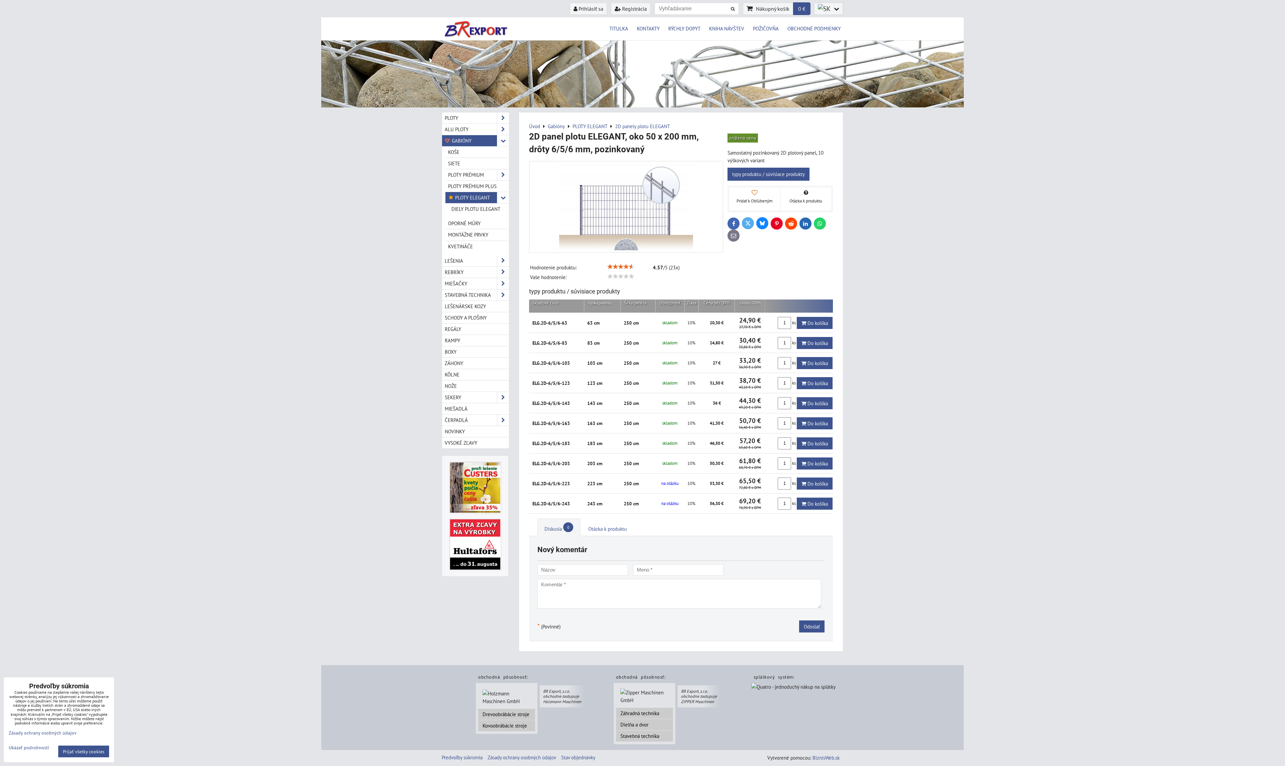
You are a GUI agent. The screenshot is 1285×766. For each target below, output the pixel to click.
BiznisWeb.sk (826, 757)
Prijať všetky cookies (83, 751)
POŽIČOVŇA (766, 28)
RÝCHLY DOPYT (684, 28)
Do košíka (817, 323)
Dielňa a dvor (634, 724)
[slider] (620, 266)
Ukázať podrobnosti (29, 747)
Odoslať (812, 626)
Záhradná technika (639, 713)
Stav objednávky (578, 757)
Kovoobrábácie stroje (505, 725)
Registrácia (634, 8)
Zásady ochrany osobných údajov (522, 757)
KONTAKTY (648, 28)
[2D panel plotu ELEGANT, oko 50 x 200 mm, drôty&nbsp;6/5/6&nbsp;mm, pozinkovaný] (626, 207)
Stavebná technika (639, 736)
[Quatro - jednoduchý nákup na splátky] (793, 687)
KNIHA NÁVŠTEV (726, 28)
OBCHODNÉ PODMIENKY (814, 28)
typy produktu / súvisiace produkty (768, 174)
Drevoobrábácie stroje (506, 714)
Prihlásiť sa (590, 8)
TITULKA (618, 28)
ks (794, 323)
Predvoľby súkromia (462, 757)
